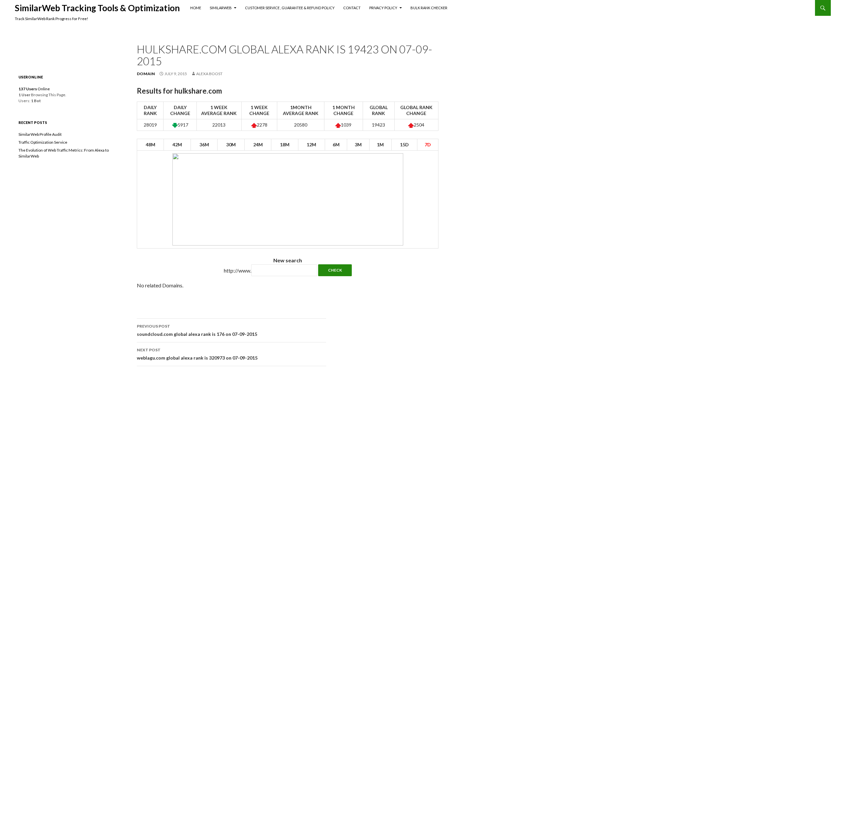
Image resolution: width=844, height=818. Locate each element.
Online (34, 88)
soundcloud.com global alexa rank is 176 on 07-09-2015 (197, 330)
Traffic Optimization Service (42, 142)
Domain (146, 73)
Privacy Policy (383, 8)
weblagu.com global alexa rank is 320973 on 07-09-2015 (197, 354)
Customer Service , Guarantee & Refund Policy (290, 8)
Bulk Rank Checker (428, 8)
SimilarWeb (221, 8)
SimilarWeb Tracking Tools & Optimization (97, 8)
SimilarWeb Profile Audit (40, 134)
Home (195, 8)
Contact (352, 8)
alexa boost (209, 73)
